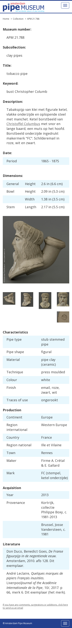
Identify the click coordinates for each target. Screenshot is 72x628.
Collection (18, 18)
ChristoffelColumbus (23, 124)
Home (6, 18)
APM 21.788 (33, 18)
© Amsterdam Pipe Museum (17, 623)
